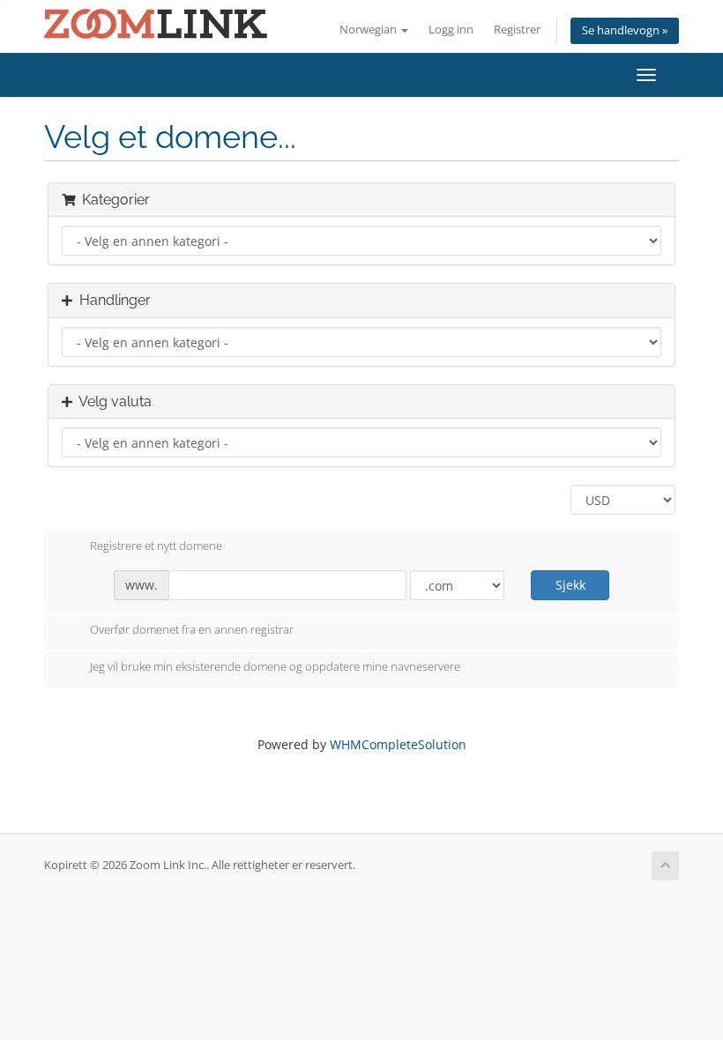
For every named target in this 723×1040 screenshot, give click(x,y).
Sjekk (570, 584)
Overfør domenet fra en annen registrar (192, 630)
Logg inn (451, 29)
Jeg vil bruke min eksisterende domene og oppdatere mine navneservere (275, 666)
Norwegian (369, 29)
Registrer (517, 29)
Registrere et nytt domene (156, 545)
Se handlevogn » (624, 30)
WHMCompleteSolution (398, 744)
